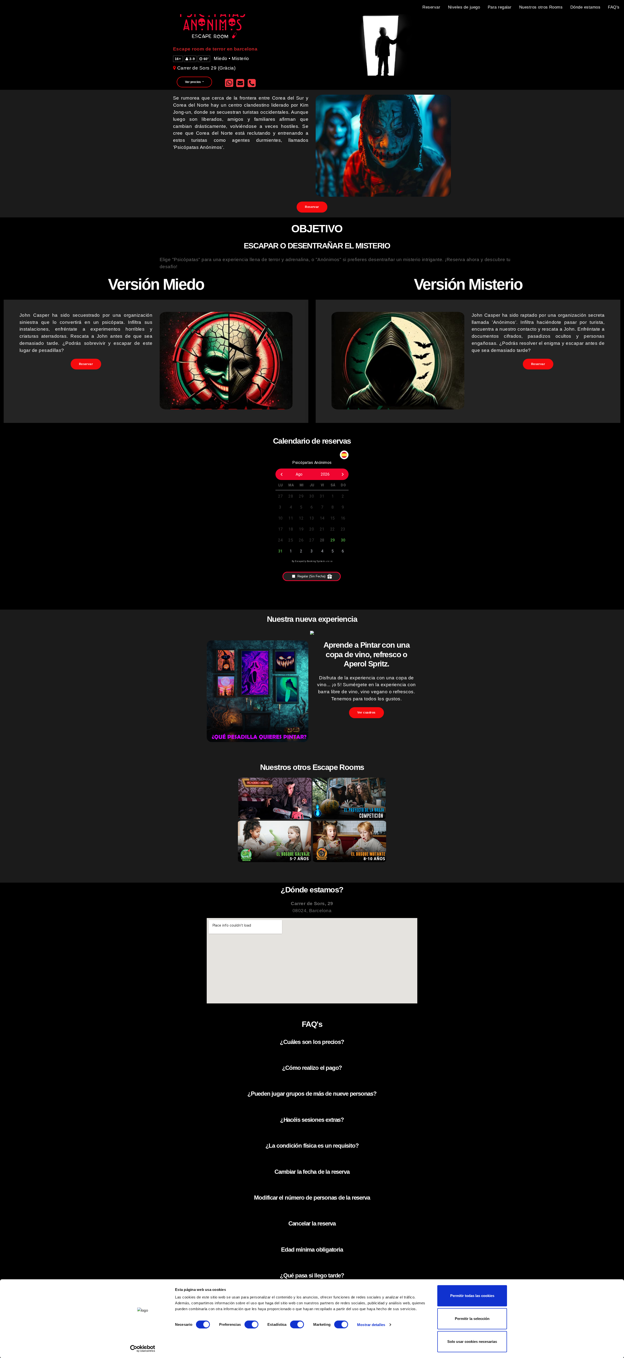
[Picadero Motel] (275, 818)
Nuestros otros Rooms (541, 7)
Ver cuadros (366, 712)
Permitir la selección (472, 1319)
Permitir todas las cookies (472, 1296)
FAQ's (613, 7)
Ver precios (193, 82)
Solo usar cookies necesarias (472, 1341)
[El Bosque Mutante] (349, 861)
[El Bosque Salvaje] (274, 861)
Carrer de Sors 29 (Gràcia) (206, 68)
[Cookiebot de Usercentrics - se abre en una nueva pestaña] (142, 1348)
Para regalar (500, 7)
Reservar (431, 7)
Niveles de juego (464, 7)
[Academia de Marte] (257, 741)
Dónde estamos (585, 7)
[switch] (251, 1324)
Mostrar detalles (371, 1324)
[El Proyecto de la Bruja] (349, 818)
